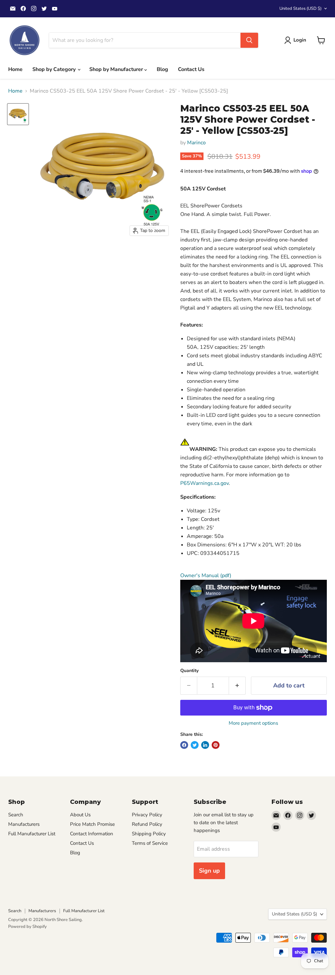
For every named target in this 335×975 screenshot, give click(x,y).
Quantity (189, 670)
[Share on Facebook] (184, 745)
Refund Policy (147, 824)
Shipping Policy (149, 833)
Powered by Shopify (27, 927)
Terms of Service (150, 843)
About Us (80, 814)
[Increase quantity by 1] (237, 686)
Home (15, 69)
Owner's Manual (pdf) (205, 575)
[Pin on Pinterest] (216, 745)
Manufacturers (24, 824)
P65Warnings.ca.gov (204, 483)
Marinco (196, 142)
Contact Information (91, 833)
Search (15, 814)
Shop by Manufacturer (116, 69)
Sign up (209, 871)
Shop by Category (54, 69)
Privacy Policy (147, 814)
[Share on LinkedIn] (205, 745)
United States (300, 8)
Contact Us (191, 69)
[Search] (249, 40)
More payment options (253, 723)
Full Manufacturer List (31, 833)
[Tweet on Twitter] (195, 745)
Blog (162, 69)
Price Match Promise (92, 824)
